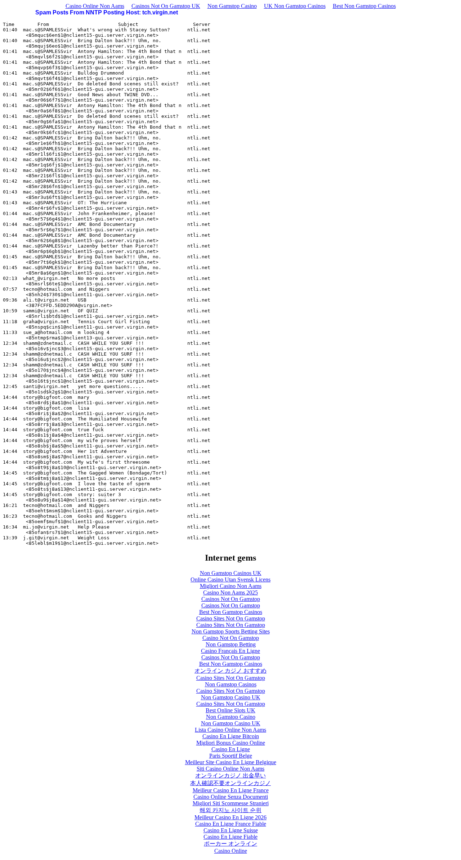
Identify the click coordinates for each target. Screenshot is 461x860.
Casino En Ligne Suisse (230, 830)
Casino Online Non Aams (95, 6)
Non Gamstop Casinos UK (230, 573)
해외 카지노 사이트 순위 (230, 810)
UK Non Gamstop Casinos (295, 6)
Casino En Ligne (230, 749)
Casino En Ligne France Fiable (230, 824)
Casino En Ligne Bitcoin (230, 736)
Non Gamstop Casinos (230, 684)
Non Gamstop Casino (232, 6)
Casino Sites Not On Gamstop (230, 618)
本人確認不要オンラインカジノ (230, 783)
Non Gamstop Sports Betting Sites (231, 631)
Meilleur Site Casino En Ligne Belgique (230, 762)
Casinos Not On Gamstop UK (165, 6)
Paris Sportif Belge (230, 756)
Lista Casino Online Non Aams (230, 730)
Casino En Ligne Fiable (230, 837)
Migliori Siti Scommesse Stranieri (231, 803)
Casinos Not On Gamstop (230, 599)
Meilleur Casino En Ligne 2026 (230, 817)
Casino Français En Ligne (230, 651)
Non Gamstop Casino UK (230, 697)
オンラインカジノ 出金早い (230, 775)
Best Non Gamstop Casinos (364, 6)
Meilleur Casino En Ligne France (231, 790)
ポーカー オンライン (230, 844)
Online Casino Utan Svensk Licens (230, 579)
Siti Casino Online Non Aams (230, 769)
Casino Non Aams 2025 (230, 592)
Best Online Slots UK (230, 710)
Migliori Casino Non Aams (230, 586)
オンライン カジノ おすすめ (230, 671)
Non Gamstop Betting (231, 644)
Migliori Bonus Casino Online (230, 743)
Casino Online (230, 851)
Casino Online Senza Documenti (230, 797)
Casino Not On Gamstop (230, 638)
